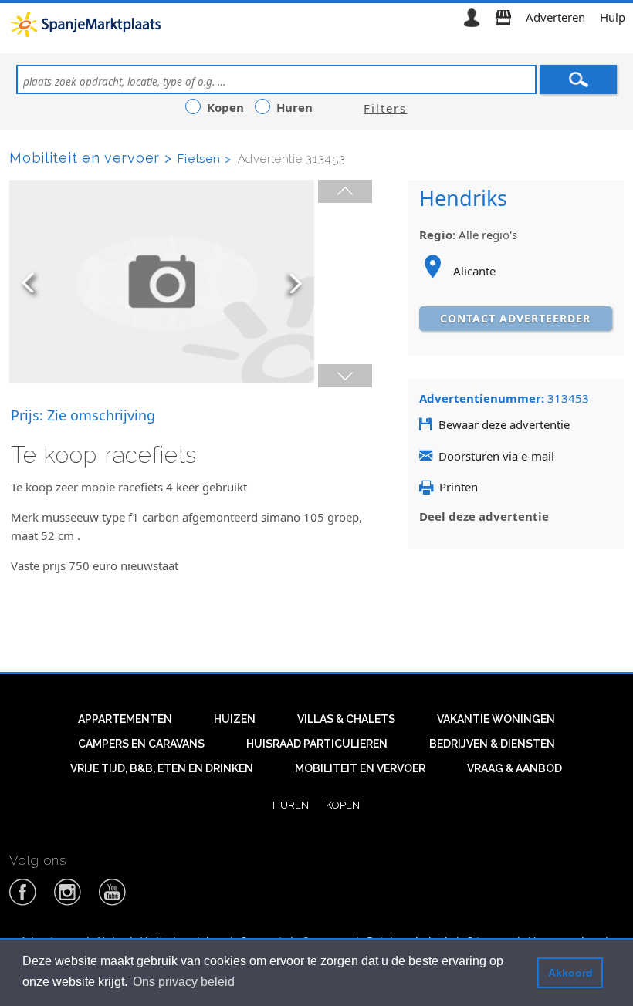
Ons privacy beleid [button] (184, 981)
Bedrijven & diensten (492, 744)
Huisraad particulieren (317, 744)
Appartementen (125, 719)
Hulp (612, 17)
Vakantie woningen (496, 719)
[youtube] (113, 903)
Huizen (235, 719)
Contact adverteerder (515, 318)
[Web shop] (503, 17)
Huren (290, 804)
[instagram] (68, 903)
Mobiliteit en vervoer (360, 768)
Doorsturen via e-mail (496, 456)
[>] (345, 375)
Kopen (343, 804)
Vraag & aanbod (514, 768)
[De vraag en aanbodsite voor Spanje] (88, 24)
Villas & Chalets (346, 719)
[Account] (471, 17)
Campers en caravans (141, 744)
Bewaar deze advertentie (504, 424)
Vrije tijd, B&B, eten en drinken (161, 768)
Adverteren (555, 17)
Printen (458, 487)
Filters (385, 108)
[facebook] (23, 903)
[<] (345, 191)
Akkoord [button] (570, 973)
